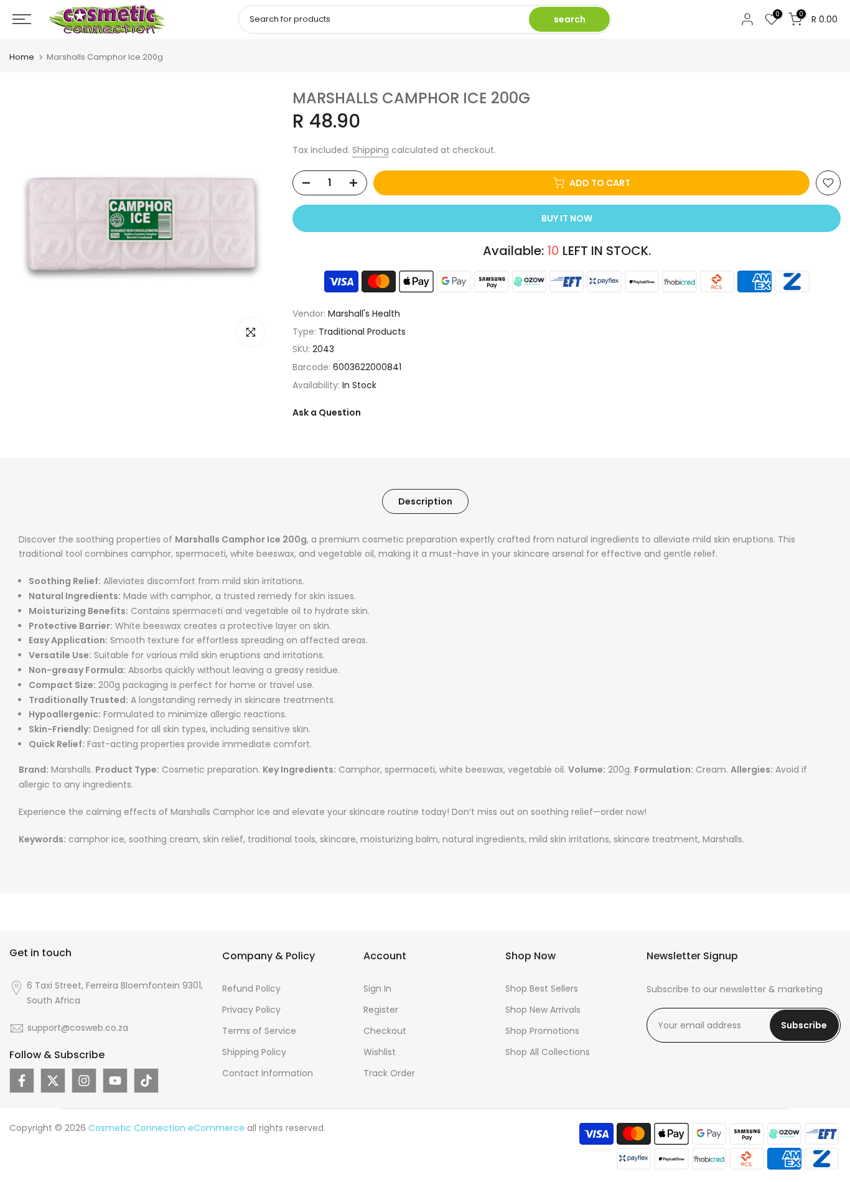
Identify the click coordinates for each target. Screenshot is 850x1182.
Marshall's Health (364, 313)
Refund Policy (251, 988)
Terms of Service (259, 1031)
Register (380, 1009)
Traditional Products (362, 331)
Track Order (389, 1073)
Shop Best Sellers (541, 988)
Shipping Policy (254, 1052)
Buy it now (566, 218)
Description (425, 501)
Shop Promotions (542, 1031)
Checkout (384, 1031)
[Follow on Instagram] (84, 1080)
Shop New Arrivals (543, 1009)
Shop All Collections (547, 1052)
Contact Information (267, 1073)
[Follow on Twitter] (52, 1080)
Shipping (370, 150)
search (570, 19)
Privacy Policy (251, 1009)
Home (21, 57)
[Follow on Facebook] (21, 1080)
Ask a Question (326, 412)
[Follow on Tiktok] (146, 1080)
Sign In (377, 988)
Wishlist (379, 1052)
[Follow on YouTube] (115, 1080)
